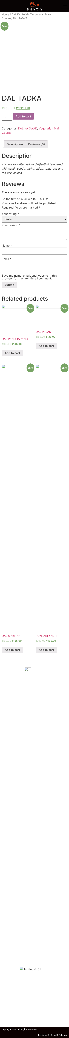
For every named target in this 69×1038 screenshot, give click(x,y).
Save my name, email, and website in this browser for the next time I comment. (29, 277)
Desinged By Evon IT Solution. (52, 1035)
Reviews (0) (36, 144)
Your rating (10, 213)
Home (5, 14)
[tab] (15, 144)
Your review (11, 225)
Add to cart (23, 116)
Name (7, 245)
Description (15, 144)
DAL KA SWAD (20, 14)
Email (6, 259)
